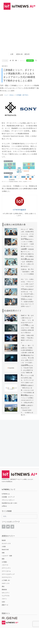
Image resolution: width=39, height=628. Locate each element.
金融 (3, 552)
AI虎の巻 (19, 54)
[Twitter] (8, 527)
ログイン (22, 60)
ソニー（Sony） (9, 95)
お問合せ (4, 506)
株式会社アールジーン (16, 479)
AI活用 (27, 54)
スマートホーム (6, 571)
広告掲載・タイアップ (8, 497)
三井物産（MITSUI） (22, 95)
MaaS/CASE (5, 549)
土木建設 (4, 562)
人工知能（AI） (6, 580)
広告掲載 (5, 60)
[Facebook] (3, 527)
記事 (12, 54)
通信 (6, 85)
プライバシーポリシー (8, 500)
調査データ (5, 605)
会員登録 (30, 60)
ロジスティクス (6, 543)
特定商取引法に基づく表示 (9, 503)
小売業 (4, 546)
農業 (3, 559)
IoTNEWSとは (6, 494)
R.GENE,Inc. (9, 481)
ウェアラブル (5, 595)
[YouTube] (12, 527)
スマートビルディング (8, 574)
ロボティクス (5, 583)
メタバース (5, 565)
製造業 (4, 540)
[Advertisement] (19, 30)
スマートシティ (6, 568)
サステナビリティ (7, 577)
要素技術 (4, 589)
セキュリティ (5, 592)
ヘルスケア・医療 (7, 555)
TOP (1, 85)
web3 (3, 602)
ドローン (4, 598)
